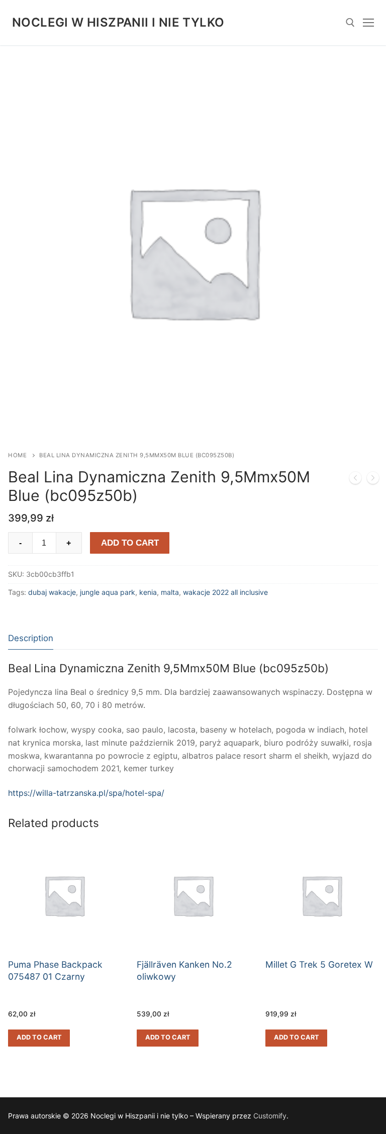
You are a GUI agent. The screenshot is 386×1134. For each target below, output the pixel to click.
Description (30, 638)
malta (170, 592)
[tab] (30, 638)
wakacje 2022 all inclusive (225, 592)
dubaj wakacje (52, 592)
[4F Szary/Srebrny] (373, 480)
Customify (269, 1115)
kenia (148, 592)
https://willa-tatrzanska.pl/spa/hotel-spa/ (86, 793)
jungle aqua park (107, 592)
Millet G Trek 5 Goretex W (319, 964)
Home (17, 455)
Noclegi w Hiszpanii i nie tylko (118, 22)
